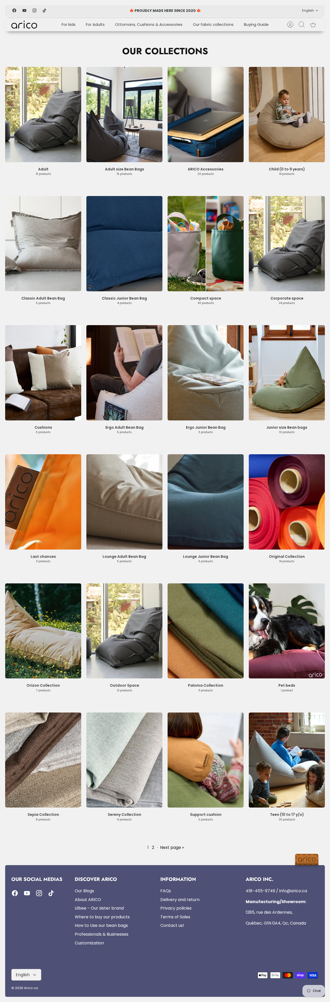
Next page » (172, 847)
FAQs (165, 891)
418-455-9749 (260, 891)
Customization (89, 943)
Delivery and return (180, 900)
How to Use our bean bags (101, 925)
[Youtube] (24, 10)
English (308, 10)
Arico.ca (31, 987)
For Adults (95, 24)
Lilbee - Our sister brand (99, 908)
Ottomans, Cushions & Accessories (149, 24)
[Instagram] (34, 10)
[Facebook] (14, 10)
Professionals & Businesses (101, 934)
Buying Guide (256, 24)
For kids (69, 24)
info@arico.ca (293, 891)
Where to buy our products (102, 917)
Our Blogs (84, 891)
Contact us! (172, 925)
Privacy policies (176, 908)
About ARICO (88, 900)
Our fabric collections (213, 24)
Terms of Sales (175, 917)
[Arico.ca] (24, 25)
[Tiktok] (44, 10)
